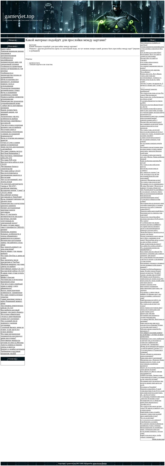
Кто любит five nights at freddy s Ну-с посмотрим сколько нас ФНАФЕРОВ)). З (151, 248)
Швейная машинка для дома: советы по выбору (13, 265)
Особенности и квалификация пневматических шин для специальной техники (11, 61)
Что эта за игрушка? (147, 418)
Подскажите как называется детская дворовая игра (149, 316)
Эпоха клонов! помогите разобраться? (148, 90)
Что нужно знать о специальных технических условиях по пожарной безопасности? (12, 132)
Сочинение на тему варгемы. (150, 70)
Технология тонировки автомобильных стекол (10, 89)
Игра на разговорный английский (151, 194)
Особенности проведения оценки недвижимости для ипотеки (12, 68)
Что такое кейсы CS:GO (10, 171)
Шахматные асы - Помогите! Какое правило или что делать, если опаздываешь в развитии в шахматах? (152, 363)
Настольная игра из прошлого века (152, 203)
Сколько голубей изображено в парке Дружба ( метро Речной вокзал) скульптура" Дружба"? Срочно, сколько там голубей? (150, 272)
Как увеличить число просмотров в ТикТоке (10, 261)
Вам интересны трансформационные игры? (149, 196)
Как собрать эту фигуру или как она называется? (151, 372)
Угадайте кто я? (145, 404)
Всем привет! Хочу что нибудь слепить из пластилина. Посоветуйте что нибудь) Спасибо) (150, 57)
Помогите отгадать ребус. (149, 230)
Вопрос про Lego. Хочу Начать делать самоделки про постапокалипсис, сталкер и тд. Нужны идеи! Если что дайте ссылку (150, 77)
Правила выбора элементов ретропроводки (12, 98)
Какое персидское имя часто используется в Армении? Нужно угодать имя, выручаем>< (151, 325)
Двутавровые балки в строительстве (9, 167)
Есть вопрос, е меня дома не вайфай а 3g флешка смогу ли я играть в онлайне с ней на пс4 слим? (150, 295)
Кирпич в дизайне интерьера (13, 349)
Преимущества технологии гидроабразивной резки (12, 102)
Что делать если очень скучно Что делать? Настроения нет (152, 94)
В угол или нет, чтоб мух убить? (151, 192)
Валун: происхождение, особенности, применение (11, 291)
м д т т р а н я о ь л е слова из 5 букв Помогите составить (150, 421)
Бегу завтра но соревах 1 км (149, 172)
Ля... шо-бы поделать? (147, 395)
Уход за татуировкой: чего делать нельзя (11, 180)
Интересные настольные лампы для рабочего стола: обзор (12, 242)
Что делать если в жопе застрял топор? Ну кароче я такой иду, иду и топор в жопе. (152, 408)
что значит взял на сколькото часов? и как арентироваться (150, 227)
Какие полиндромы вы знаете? (150, 244)
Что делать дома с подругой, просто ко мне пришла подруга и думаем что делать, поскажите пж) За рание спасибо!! (152, 133)
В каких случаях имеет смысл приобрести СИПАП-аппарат (12, 227)
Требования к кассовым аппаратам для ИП (10, 352)
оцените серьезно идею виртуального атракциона (149, 285)
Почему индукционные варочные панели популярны (10, 210)
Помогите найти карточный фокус (152, 211)
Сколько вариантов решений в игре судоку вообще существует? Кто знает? (152, 48)
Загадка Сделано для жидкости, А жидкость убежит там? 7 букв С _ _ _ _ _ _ (152, 85)
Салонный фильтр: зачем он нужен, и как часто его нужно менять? (12, 329)
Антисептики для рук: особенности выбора (10, 117)
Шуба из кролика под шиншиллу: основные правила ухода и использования (10, 82)
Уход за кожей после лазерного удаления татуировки (9, 323)
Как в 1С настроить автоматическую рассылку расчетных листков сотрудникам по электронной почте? (12, 218)
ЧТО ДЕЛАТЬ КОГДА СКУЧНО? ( (152, 190)
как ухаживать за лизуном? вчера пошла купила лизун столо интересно (151, 126)
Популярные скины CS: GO (12, 269)
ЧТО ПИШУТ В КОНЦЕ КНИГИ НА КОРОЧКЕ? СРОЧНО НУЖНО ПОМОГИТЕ (151, 335)
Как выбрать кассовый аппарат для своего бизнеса (12, 311)
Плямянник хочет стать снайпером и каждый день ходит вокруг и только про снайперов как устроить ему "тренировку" (152, 341)
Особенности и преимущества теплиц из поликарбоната (11, 75)
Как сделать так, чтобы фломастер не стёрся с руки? (152, 98)
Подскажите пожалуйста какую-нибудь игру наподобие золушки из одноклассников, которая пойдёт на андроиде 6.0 (152, 111)
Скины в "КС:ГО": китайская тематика (9, 187)
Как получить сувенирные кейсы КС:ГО (12, 157)
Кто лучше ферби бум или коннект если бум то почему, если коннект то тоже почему (152, 259)
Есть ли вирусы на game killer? (150, 52)
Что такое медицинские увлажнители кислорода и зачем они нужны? (11, 336)
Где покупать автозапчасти (12, 184)
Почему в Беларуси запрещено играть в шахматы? (150, 355)
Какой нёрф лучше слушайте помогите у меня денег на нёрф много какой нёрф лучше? (150, 414)
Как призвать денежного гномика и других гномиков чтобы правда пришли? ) (152, 265)
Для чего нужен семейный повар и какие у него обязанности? (12, 286)
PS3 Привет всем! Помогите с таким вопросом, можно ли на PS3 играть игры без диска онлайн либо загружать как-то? (152, 279)
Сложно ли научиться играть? (150, 137)
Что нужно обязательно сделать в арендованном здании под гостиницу (11, 316)
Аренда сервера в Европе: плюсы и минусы (11, 346)
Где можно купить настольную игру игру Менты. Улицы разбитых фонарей (152, 157)
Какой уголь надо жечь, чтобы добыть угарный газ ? (150, 436)
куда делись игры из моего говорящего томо (149, 63)
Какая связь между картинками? (151, 358)
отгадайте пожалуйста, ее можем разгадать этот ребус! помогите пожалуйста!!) (151, 207)
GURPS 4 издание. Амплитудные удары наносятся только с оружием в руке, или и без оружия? (152, 377)
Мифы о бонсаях (7, 277)
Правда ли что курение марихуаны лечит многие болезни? (152, 368)
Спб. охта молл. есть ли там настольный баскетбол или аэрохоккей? (149, 176)
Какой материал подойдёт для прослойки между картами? (150, 301)
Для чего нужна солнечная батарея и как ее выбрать (12, 126)
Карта (3, 49)
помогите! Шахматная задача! (150, 180)
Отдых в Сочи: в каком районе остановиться (10, 143)
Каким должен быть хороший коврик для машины (9, 112)
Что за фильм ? (145, 72)
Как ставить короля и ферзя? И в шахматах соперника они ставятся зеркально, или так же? (152, 253)
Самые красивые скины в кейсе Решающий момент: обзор (11, 301)
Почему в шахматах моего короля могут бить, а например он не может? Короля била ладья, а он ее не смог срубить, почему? (152, 239)
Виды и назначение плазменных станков (9, 93)
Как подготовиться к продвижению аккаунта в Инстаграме (11, 175)
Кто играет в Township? (148, 387)
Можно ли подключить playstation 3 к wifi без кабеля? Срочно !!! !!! (152, 347)
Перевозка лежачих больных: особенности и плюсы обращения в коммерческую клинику (11, 235)
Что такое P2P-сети (8, 160)
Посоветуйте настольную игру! (151, 122)
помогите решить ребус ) (148, 120)
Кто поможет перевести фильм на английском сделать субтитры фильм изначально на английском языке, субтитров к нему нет (151, 426)
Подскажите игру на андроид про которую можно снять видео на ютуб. (151, 383)
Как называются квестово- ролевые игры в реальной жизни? (152, 117)
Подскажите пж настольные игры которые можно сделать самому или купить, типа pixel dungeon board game (151, 150)
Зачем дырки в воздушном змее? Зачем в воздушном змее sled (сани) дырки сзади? (151, 309)
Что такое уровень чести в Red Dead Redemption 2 (11, 152)
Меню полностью (158, 439)
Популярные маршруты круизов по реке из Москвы (12, 341)
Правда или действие (147, 313)
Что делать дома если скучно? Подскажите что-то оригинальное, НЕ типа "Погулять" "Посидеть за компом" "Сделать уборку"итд (152, 185)
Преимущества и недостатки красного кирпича (12, 204)
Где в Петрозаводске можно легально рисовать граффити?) (150, 223)
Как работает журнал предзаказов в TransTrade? (11, 196)
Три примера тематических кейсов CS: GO (12, 307)
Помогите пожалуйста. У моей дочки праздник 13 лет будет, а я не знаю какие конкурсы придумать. (152, 391)
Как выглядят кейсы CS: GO (12, 271)
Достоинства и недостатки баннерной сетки (12, 280)
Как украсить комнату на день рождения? (11, 248)
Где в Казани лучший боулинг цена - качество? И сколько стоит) (152, 397)
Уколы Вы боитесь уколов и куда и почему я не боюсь (152, 233)
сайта (8, 49)
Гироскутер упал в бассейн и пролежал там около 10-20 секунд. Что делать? (152, 219)
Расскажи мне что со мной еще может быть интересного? (150, 401)
